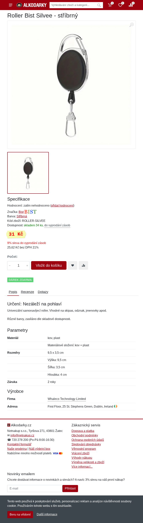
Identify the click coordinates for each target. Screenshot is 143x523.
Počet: (12, 257)
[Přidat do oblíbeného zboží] (72, 265)
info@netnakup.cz (22, 435)
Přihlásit (70, 488)
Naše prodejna (17, 448)
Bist (21, 211)
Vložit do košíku (49, 265)
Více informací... (82, 466)
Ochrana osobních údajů (88, 439)
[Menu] (10, 5)
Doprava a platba (83, 430)
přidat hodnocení (62, 205)
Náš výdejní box (39, 448)
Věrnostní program (84, 448)
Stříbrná (22, 216)
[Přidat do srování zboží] (83, 265)
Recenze (27, 292)
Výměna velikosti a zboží (88, 462)
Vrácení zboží (80, 453)
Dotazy (43, 292)
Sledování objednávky (86, 444)
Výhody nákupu (82, 457)
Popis (13, 292)
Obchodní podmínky (85, 435)
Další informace (47, 514)
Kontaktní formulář (19, 444)
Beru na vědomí (20, 514)
